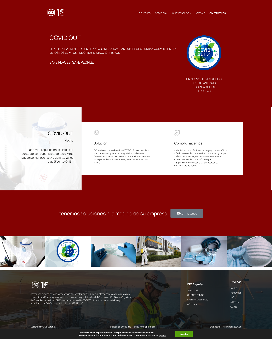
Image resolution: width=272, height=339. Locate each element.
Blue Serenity (49, 326)
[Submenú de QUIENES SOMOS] (190, 13)
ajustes (162, 335)
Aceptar (184, 334)
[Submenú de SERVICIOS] (166, 13)
